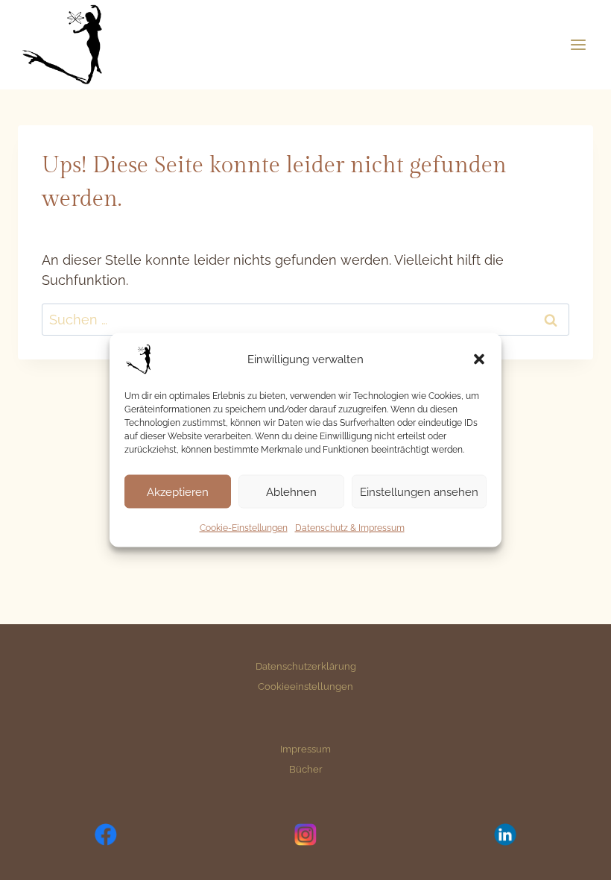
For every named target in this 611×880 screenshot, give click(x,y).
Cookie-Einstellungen (244, 528)
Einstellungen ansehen (419, 491)
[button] (479, 359)
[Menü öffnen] (578, 44)
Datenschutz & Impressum (350, 528)
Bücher (306, 769)
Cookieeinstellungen (305, 686)
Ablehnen (291, 491)
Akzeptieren (178, 491)
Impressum (305, 749)
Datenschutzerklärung (306, 666)
